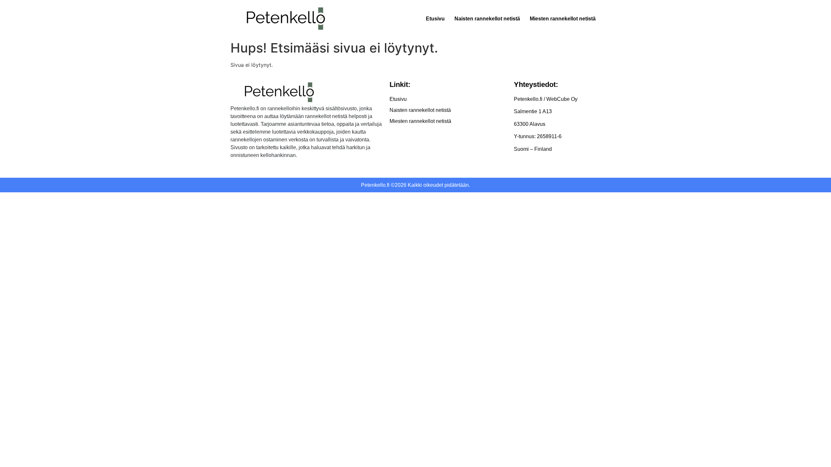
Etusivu (435, 18)
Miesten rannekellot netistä (563, 18)
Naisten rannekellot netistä (487, 18)
